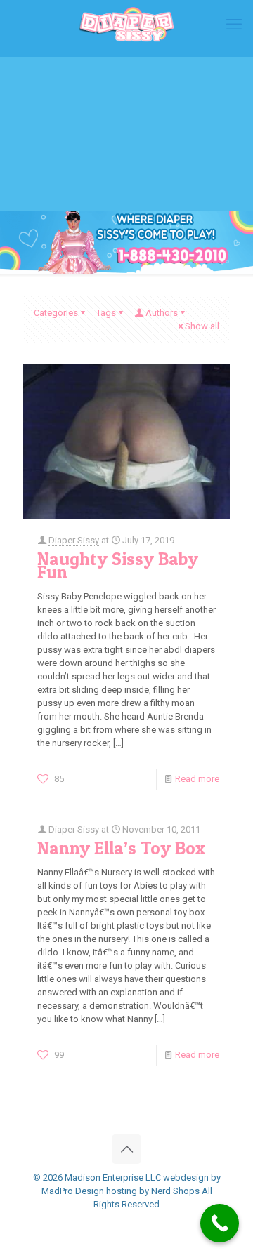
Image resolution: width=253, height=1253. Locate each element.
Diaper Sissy (73, 540)
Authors (161, 312)
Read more (197, 779)
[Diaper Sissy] (126, 24)
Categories (56, 312)
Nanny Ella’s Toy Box (121, 847)
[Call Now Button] (219, 1223)
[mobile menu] (234, 25)
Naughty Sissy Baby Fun (117, 565)
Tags (106, 312)
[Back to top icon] (126, 1149)
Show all (202, 326)
